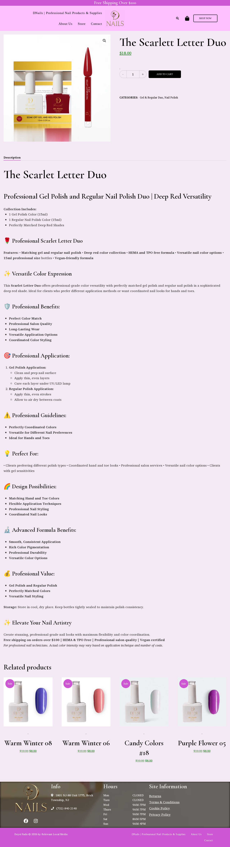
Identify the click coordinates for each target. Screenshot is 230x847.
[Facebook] (25, 820)
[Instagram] (35, 820)
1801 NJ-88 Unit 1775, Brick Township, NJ (72, 797)
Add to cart (165, 74)
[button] (205, 18)
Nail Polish (171, 97)
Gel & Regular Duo (151, 97)
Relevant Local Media (55, 834)
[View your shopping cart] (187, 18)
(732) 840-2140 (66, 808)
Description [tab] (12, 157)
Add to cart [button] (28, 727)
